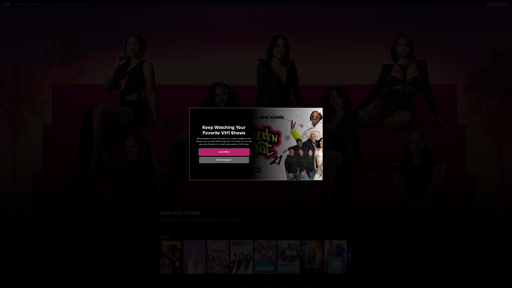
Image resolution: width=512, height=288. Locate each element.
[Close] (319, 111)
